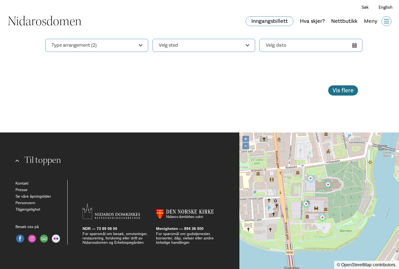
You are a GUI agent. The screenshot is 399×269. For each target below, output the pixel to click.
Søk (365, 7)
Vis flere (343, 90)
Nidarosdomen (44, 21)
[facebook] (20, 238)
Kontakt (21, 183)
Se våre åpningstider (33, 196)
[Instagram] (32, 238)
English (385, 7)
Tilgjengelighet (27, 209)
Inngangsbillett (269, 21)
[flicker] (56, 238)
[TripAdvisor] (44, 238)
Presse (21, 190)
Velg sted (168, 45)
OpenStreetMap (356, 264)
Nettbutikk (344, 21)
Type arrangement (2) (74, 45)
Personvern (25, 203)
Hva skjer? (312, 21)
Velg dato (276, 45)
